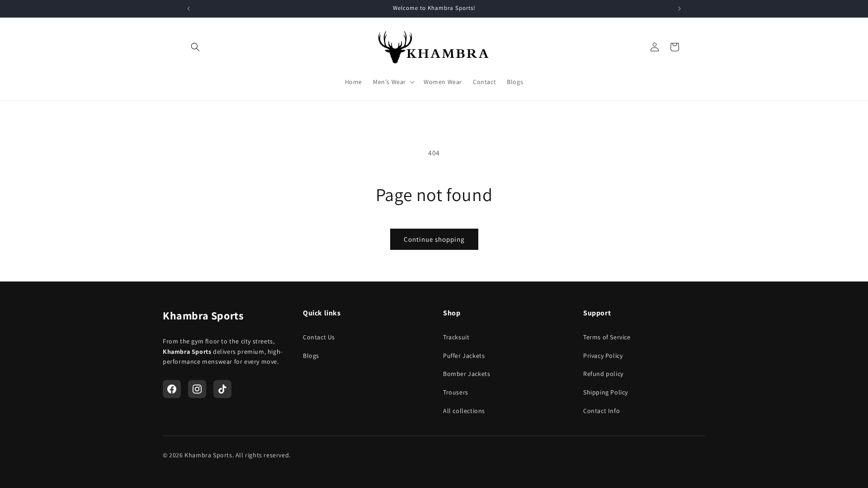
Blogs (311, 356)
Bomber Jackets (466, 374)
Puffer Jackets (464, 356)
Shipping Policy (605, 392)
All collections (464, 411)
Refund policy (603, 374)
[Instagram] (197, 389)
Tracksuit (456, 337)
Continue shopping (434, 239)
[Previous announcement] (188, 8)
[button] (195, 47)
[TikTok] (222, 389)
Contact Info (601, 411)
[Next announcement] (679, 8)
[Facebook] (172, 389)
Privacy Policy (603, 356)
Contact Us (319, 337)
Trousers (455, 392)
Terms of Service (607, 337)
